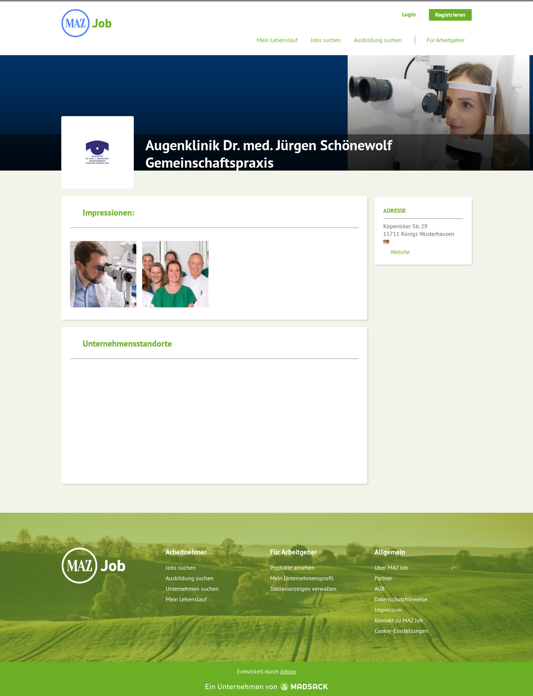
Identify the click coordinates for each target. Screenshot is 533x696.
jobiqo (288, 671)
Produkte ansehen (292, 567)
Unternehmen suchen (192, 588)
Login (409, 14)
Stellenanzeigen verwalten (303, 588)
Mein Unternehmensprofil (302, 578)
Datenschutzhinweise (401, 599)
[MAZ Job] (86, 23)
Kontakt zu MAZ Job (399, 620)
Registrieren (450, 14)
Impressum (388, 609)
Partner (383, 578)
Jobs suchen (326, 40)
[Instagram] (79, 599)
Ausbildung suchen (378, 40)
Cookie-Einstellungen (401, 630)
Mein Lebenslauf (277, 40)
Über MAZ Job (391, 567)
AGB (380, 588)
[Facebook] (67, 599)
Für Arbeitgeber (445, 40)
